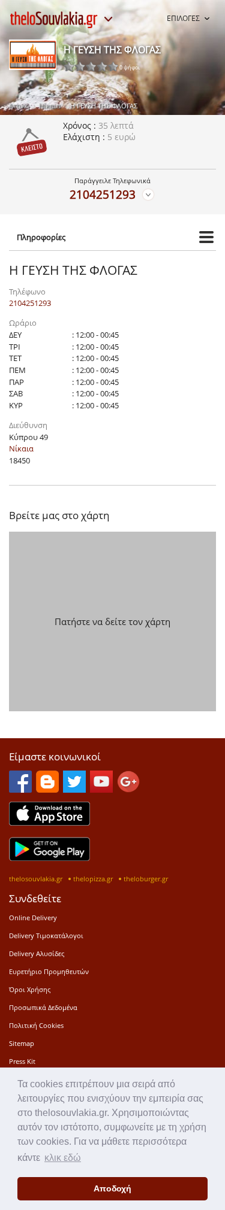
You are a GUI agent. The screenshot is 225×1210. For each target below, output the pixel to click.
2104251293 (103, 194)
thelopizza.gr (93, 878)
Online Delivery (33, 917)
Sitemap (21, 1043)
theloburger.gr (146, 878)
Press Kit (22, 1061)
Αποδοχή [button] (112, 1188)
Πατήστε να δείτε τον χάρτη (112, 621)
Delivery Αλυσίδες (36, 953)
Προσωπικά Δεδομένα (43, 1007)
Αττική (19, 105)
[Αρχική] (54, 19)
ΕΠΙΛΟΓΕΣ (183, 18)
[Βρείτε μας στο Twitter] (74, 789)
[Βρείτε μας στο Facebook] (20, 789)
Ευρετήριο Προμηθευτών (49, 971)
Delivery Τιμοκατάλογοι (46, 935)
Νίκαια (50, 105)
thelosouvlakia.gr (35, 878)
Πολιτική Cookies (36, 1025)
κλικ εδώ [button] (62, 1158)
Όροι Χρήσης (29, 989)
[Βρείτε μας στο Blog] (47, 789)
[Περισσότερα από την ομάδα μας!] (108, 19)
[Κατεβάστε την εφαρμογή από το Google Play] (49, 857)
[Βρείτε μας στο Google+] (128, 789)
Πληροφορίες (41, 237)
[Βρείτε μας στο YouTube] (101, 789)
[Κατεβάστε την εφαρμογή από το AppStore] (49, 822)
